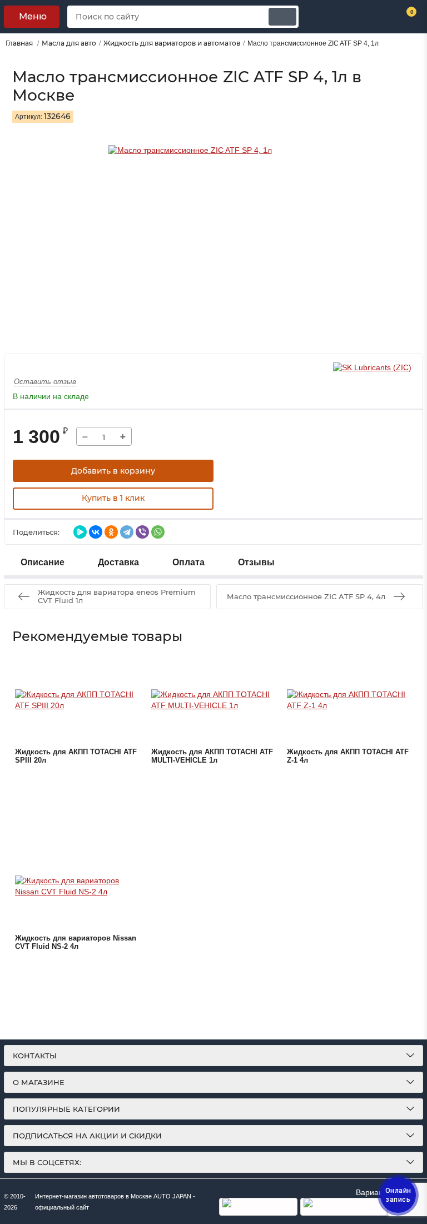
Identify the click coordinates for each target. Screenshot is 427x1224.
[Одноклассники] (111, 532)
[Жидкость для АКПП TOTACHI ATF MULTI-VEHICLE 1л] (213, 700)
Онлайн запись (398, 1195)
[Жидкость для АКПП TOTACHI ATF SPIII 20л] (77, 700)
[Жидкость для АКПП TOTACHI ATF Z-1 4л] (349, 700)
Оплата (188, 562)
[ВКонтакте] (95, 532)
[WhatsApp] (158, 532)
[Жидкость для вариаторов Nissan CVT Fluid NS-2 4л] (77, 886)
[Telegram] (126, 532)
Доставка (118, 562)
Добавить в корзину (113, 471)
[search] (282, 17)
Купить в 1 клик (113, 498)
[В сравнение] (269, 471)
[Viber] (142, 532)
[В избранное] (241, 471)
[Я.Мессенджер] (80, 532)
